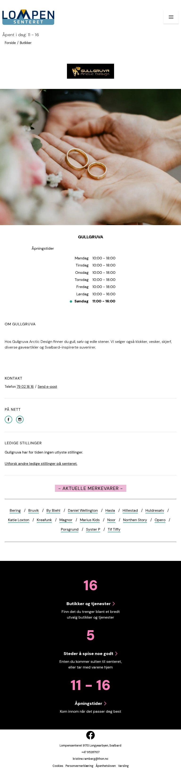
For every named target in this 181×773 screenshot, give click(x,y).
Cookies (58, 766)
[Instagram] (20, 419)
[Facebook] (8, 419)
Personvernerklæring (79, 766)
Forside (10, 43)
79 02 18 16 (25, 386)
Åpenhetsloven (106, 766)
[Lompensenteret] (28, 17)
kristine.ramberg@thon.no (90, 759)
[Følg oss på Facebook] (90, 735)
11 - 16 (20, 35)
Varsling (123, 766)
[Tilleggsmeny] (171, 17)
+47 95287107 (90, 752)
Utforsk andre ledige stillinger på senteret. (41, 463)
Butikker (26, 43)
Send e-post (47, 386)
